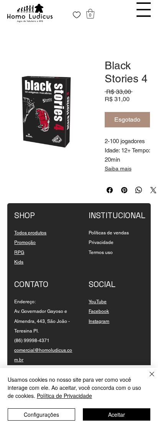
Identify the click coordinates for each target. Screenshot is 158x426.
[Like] (76, 15)
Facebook (99, 311)
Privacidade (101, 242)
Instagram (99, 321)
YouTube (98, 301)
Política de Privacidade (64, 395)
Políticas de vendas (109, 233)
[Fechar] (147, 378)
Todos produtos (30, 233)
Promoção (25, 242)
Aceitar (116, 414)
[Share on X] (153, 190)
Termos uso (101, 252)
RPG (19, 252)
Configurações (41, 414)
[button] (90, 13)
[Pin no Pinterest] (124, 190)
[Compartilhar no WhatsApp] (138, 190)
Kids (18, 262)
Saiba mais (118, 168)
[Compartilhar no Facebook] (109, 190)
